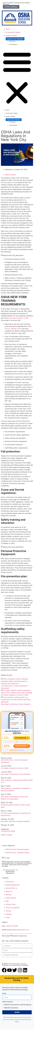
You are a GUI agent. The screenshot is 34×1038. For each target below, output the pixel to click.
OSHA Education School (16, 964)
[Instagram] (19, 970)
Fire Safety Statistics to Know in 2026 (14, 695)
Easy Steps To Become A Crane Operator (16, 704)
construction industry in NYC (18, 318)
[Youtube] (9, 970)
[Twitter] (14, 970)
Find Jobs (12, 41)
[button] (17, 77)
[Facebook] (4, 970)
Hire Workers (13, 44)
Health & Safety (11, 35)
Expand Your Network (15, 39)
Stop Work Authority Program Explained (15, 821)
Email (4, 993)
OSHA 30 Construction (11, 1008)
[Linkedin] (25, 970)
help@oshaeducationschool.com (17, 930)
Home (8, 29)
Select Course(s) (7, 1002)
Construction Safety (13, 32)
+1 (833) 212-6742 (11, 926)
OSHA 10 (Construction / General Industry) (17, 1005)
